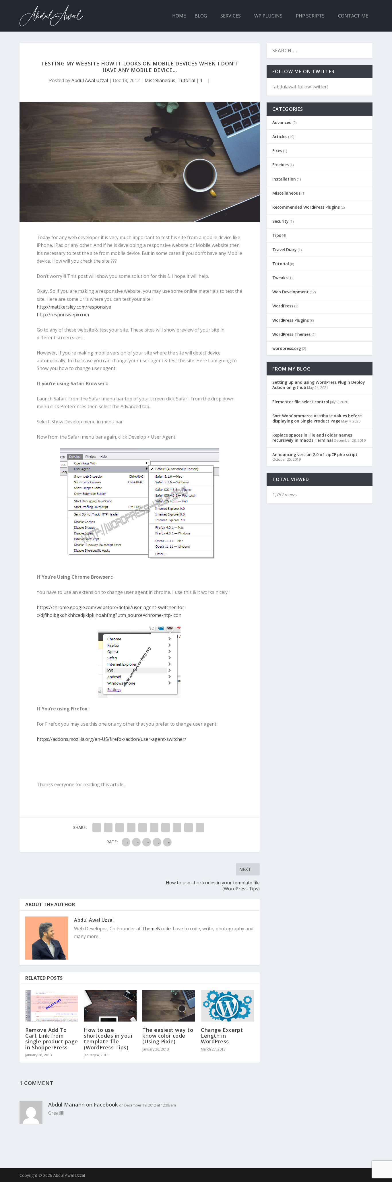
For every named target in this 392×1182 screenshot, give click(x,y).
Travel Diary (284, 249)
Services (230, 16)
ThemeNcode (156, 928)
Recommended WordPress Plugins (306, 207)
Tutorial (186, 80)
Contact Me (353, 16)
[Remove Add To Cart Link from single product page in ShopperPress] (51, 1006)
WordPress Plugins (290, 320)
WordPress (282, 306)
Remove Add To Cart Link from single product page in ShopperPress (51, 1038)
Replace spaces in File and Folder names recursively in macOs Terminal (312, 437)
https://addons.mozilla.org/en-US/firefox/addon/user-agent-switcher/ (111, 739)
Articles (279, 136)
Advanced (282, 122)
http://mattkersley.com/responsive (74, 307)
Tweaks (280, 277)
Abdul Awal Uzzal (89, 80)
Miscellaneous (160, 80)
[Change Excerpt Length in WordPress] (227, 1006)
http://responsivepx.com (63, 314)
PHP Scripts (310, 16)
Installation (284, 179)
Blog (201, 16)
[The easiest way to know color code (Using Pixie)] (168, 1006)
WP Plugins (268, 16)
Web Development (290, 291)
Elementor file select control (300, 401)
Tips (276, 235)
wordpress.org (286, 348)
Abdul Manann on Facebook (83, 1104)
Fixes (277, 150)
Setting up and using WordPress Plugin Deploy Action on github (318, 384)
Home (179, 16)
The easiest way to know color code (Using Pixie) (167, 1035)
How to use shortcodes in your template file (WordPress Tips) (108, 1038)
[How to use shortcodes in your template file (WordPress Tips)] (110, 1006)
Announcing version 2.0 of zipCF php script (315, 454)
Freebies (280, 164)
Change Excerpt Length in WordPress (222, 1035)
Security (280, 221)
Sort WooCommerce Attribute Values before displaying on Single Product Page (317, 418)
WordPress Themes (291, 334)
